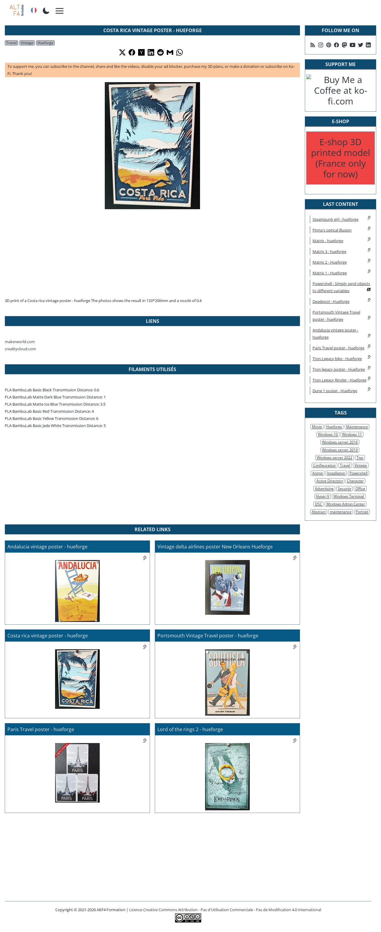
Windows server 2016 (340, 442)
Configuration (324, 465)
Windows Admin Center (345, 503)
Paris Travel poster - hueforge (338, 348)
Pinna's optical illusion (332, 230)
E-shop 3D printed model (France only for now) (340, 158)
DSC (318, 503)
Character (355, 480)
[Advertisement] (152, 252)
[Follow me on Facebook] (336, 44)
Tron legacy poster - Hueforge (339, 369)
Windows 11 (352, 434)
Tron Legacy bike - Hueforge (337, 358)
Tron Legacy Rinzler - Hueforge (339, 380)
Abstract (319, 511)
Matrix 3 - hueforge (329, 251)
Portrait (362, 511)
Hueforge (45, 42)
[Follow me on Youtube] (352, 44)
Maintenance (357, 426)
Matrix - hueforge (328, 240)
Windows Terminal (348, 496)
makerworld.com (20, 341)
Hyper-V (322, 496)
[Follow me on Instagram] (321, 44)
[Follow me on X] (360, 44)
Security (344, 488)
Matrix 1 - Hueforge (330, 273)
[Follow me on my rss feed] (313, 44)
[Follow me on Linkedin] (368, 44)
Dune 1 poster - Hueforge (335, 390)
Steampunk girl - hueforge (335, 219)
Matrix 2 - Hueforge (330, 262)
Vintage (27, 42)
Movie (317, 426)
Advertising (324, 488)
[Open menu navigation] (59, 11)
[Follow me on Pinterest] (329, 44)
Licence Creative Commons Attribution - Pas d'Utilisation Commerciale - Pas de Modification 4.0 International (225, 909)
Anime (317, 473)
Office (360, 488)
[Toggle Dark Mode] (46, 10)
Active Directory (329, 480)
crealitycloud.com (20, 348)
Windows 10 (328, 434)
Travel (11, 42)
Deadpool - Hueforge (331, 301)
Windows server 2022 (334, 457)
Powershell (358, 473)
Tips (360, 457)
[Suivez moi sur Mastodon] (344, 44)
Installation (336, 473)
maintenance (341, 511)
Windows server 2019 (340, 449)
